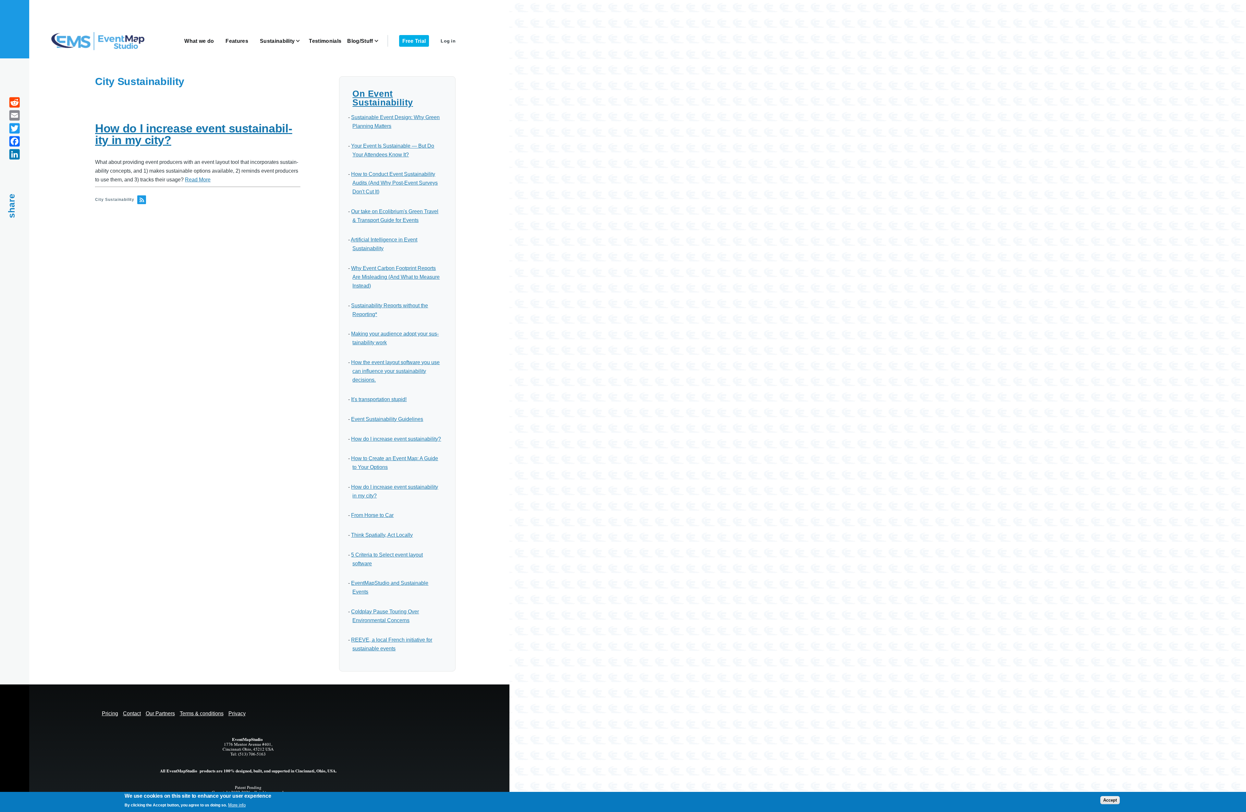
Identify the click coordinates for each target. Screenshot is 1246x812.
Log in (448, 40)
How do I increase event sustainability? (396, 439)
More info (237, 805)
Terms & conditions (202, 713)
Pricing (110, 713)
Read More (198, 179)
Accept (1110, 800)
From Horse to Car (372, 515)
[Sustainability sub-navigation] (302, 41)
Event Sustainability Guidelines (387, 419)
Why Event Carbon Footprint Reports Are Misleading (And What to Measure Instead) (395, 277)
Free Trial (414, 41)
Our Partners (160, 713)
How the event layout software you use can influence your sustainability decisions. (395, 371)
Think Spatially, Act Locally (382, 535)
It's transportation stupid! (379, 399)
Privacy (237, 713)
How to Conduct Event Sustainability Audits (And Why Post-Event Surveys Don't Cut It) (394, 182)
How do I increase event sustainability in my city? (193, 134)
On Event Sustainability (382, 98)
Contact (132, 713)
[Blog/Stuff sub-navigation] (380, 41)
